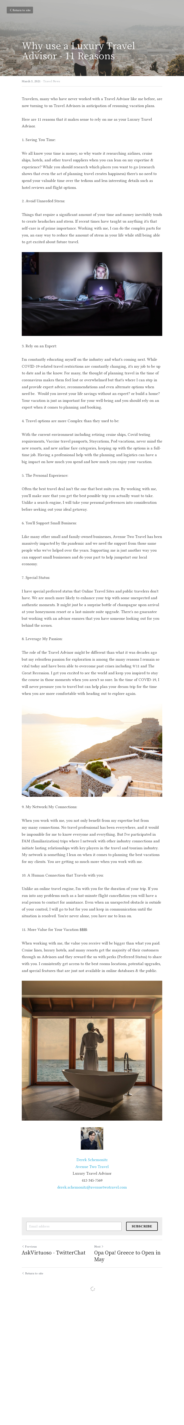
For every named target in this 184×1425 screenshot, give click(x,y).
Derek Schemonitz (92, 1159)
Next (97, 1246)
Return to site (22, 10)
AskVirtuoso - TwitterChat (53, 1252)
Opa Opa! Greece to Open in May (127, 1255)
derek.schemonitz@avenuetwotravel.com (92, 1187)
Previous (31, 1246)
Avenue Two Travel (92, 1166)
